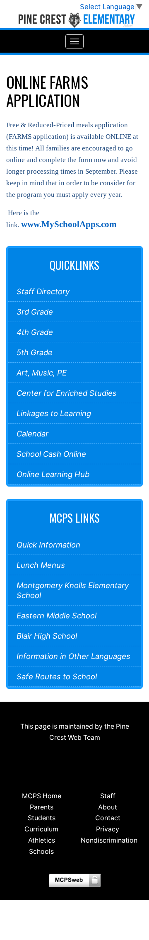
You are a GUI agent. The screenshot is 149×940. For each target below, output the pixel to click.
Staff (107, 796)
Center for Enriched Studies (67, 392)
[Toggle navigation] (74, 41)
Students (41, 818)
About (107, 807)
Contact (107, 818)
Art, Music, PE (42, 372)
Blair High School (47, 635)
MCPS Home (41, 796)
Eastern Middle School (56, 615)
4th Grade (35, 332)
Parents (41, 807)
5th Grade (35, 352)
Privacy (107, 829)
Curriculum (41, 829)
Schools (41, 851)
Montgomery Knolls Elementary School (73, 590)
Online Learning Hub (53, 474)
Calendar (32, 433)
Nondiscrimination (109, 840)
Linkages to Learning (54, 413)
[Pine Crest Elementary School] (74, 20)
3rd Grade (35, 311)
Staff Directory (43, 291)
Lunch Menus (41, 564)
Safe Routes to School (57, 676)
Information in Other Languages (73, 656)
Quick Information (48, 544)
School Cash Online (51, 453)
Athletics (41, 840)
